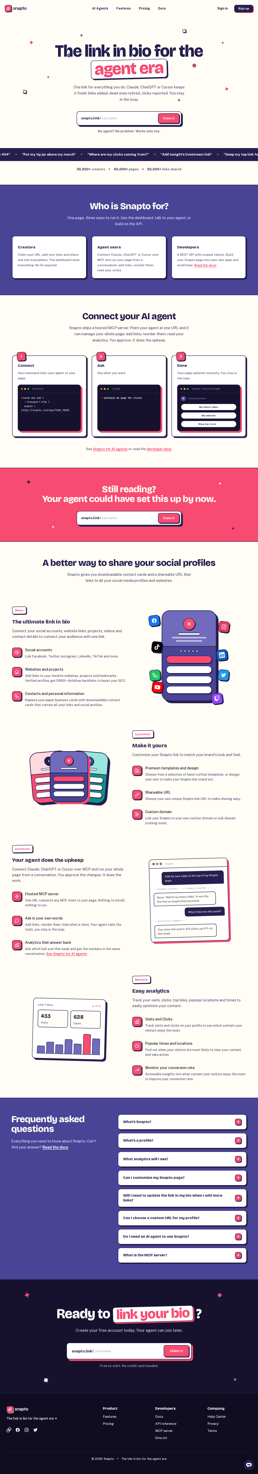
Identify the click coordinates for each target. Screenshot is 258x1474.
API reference (165, 1424)
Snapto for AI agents (110, 449)
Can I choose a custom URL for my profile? (161, 1218)
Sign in (222, 8)
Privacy (213, 1424)
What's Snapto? (137, 1122)
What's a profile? (138, 1140)
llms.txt (161, 1438)
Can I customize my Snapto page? (154, 1177)
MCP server (164, 1431)
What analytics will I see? (145, 1159)
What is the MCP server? (145, 1255)
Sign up (243, 8)
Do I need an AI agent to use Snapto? (156, 1236)
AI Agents (100, 8)
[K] (189, 700)
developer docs (159, 449)
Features (123, 8)
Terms (212, 1431)
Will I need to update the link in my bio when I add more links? (172, 1197)
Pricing (144, 8)
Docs (162, 8)
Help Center (216, 1417)
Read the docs (205, 265)
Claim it (169, 118)
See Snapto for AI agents (66, 954)
